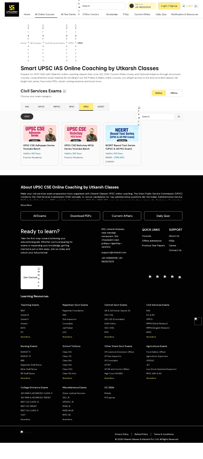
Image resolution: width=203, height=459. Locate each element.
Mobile (107, 393)
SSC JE (66, 397)
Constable (68, 323)
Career (172, 245)
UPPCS (149, 319)
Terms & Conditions (164, 434)
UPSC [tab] (86, 106)
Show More (26, 205)
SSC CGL (108, 315)
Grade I (24, 323)
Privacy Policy (122, 434)
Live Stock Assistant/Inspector (161, 369)
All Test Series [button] (68, 14)
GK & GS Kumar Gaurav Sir (117, 310)
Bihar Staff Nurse (29, 369)
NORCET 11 (25, 352)
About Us (174, 236)
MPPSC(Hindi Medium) (157, 323)
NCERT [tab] (101, 106)
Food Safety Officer (156, 352)
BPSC (149, 332)
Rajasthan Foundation (73, 310)
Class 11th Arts (69, 373)
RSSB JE (67, 406)
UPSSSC (150, 360)
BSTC (23, 327)
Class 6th (67, 352)
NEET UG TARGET (29, 406)
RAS (64, 315)
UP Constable (111, 360)
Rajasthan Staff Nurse (31, 364)
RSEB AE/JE (68, 410)
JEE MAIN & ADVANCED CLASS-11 (36, 393)
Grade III (25, 315)
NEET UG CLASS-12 (30, 401)
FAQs (171, 240)
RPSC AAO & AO (154, 373)
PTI (22, 332)
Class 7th (67, 356)
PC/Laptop (109, 397)
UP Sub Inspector (112, 356)
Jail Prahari (68, 327)
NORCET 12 (26, 356)
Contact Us (175, 250)
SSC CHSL (109, 327)
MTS (106, 332)
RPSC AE (67, 414)
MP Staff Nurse (28, 373)
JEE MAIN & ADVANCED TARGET (36, 397)
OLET (23, 414)
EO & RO (150, 315)
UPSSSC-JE (68, 401)
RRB (22, 360)
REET (23, 310)
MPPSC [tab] (56, 106)
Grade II (24, 319)
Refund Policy (141, 434)
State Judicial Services (74, 393)
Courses (146, 236)
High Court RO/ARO (113, 373)
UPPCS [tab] (41, 106)
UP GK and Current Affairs (116, 369)
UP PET (107, 364)
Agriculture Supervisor (157, 356)
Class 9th (67, 364)
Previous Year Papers (153, 245)
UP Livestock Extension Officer (119, 352)
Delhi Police (110, 323)
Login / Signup (169, 5)
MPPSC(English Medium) (158, 327)
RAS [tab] (27, 106)
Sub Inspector (70, 319)
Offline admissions (152, 240)
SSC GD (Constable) (114, 319)
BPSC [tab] (71, 106)
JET (148, 364)
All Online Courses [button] (44, 14)
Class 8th (67, 360)
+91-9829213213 (143, 7)
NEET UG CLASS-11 (29, 410)
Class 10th (68, 369)
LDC (65, 332)
